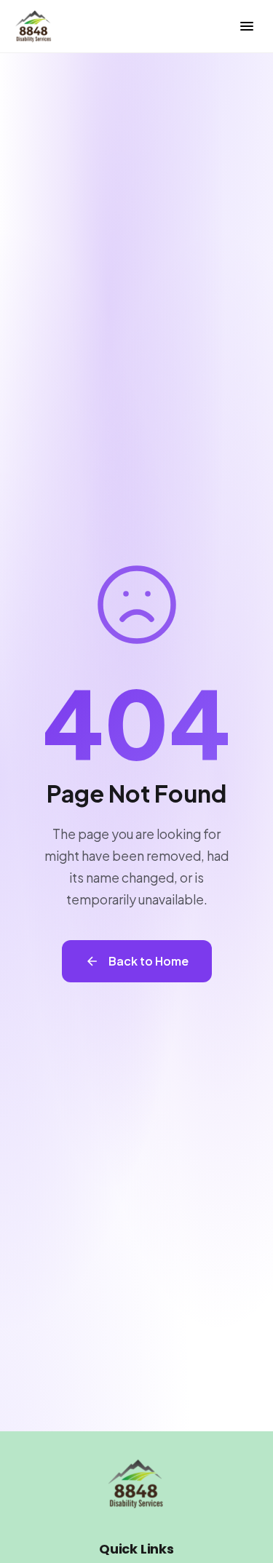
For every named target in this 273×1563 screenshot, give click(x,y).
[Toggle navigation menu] (246, 26)
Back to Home (148, 961)
